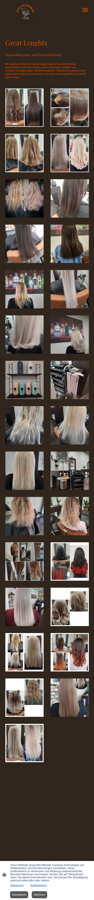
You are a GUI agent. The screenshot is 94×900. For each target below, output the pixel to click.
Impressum (17, 885)
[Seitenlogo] (25, 11)
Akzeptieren (19, 894)
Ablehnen (39, 894)
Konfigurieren (39, 885)
